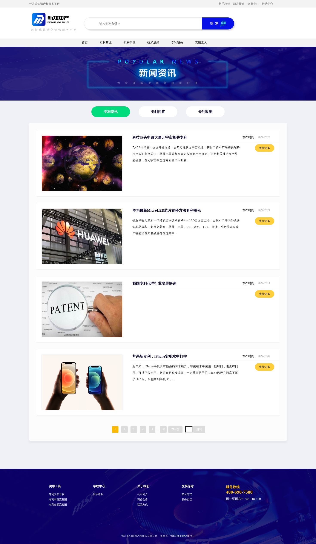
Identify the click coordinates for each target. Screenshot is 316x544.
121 (163, 429)
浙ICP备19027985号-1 (182, 536)
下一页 (175, 429)
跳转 (199, 429)
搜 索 (215, 23)
